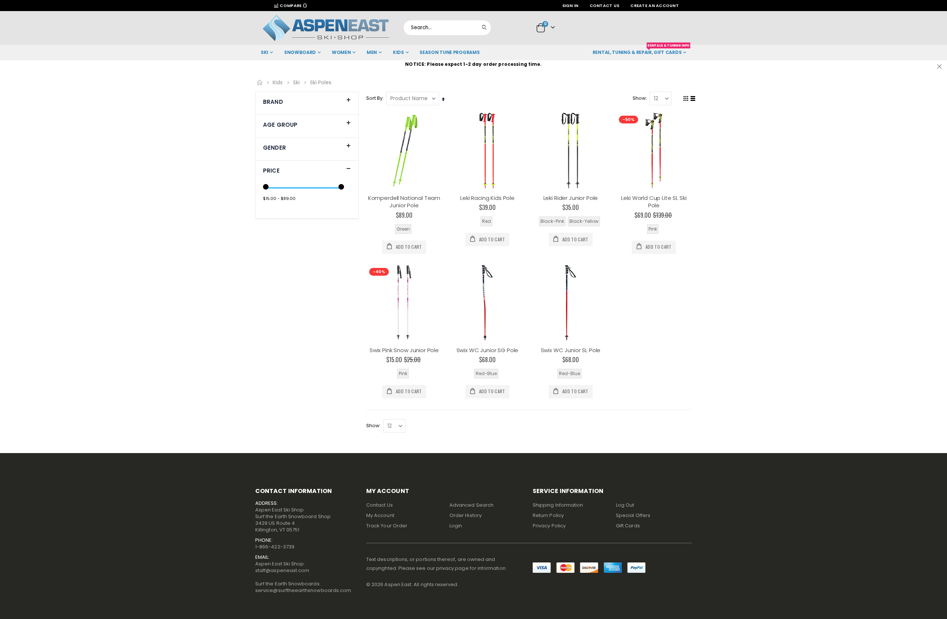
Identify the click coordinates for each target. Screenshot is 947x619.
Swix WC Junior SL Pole (571, 350)
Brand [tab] (273, 102)
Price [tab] (271, 170)
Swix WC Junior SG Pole (487, 350)
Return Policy (548, 515)
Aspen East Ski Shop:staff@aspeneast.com (282, 567)
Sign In (570, 5)
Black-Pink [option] (552, 221)
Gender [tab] (274, 148)
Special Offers (633, 515)
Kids (278, 82)
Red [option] (486, 221)
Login (455, 525)
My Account (380, 515)
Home (259, 82)
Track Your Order (386, 525)
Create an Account (654, 5)
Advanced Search (471, 505)
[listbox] (404, 229)
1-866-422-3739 (274, 546)
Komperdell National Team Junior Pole (404, 201)
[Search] (486, 27)
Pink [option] (652, 229)
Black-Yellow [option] (584, 221)
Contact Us (605, 5)
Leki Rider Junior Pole (570, 198)
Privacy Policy (549, 525)
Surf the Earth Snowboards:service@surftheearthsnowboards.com (303, 587)
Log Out (625, 505)
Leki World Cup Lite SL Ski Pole (653, 201)
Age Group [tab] (280, 125)
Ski (296, 82)
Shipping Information (558, 505)
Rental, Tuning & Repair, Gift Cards (641, 50)
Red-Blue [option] (486, 373)
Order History (465, 515)
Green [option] (403, 229)
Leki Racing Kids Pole (487, 198)
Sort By (374, 98)
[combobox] (447, 27)
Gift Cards (628, 525)
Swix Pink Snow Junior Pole (404, 350)
